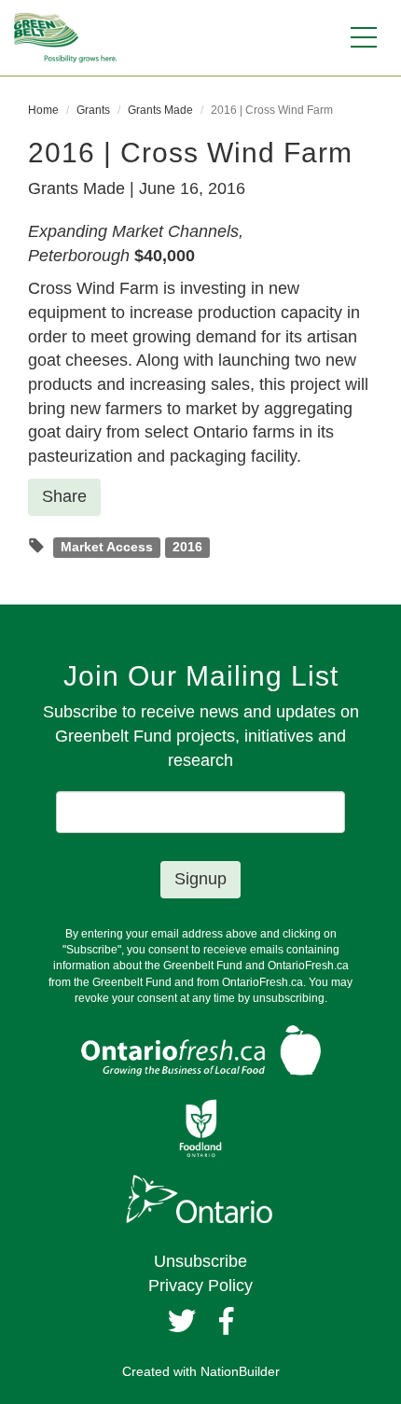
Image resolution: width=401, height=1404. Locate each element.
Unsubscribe (200, 1261)
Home (43, 110)
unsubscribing (289, 998)
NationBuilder (240, 1371)
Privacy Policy (200, 1285)
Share (64, 496)
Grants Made (160, 110)
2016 (187, 547)
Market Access (107, 547)
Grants (93, 110)
